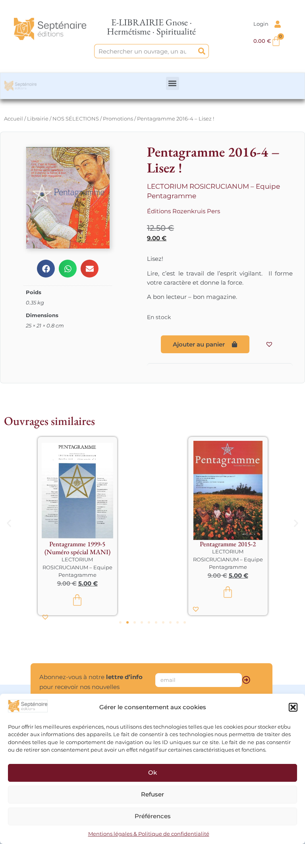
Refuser (152, 794)
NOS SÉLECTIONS (75, 118)
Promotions (118, 118)
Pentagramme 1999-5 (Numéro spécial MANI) (77, 548)
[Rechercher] (202, 51)
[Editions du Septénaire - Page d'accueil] (50, 29)
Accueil (13, 118)
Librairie (37, 118)
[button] (293, 707)
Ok (152, 772)
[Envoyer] (246, 680)
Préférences (153, 816)
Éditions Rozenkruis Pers (183, 211)
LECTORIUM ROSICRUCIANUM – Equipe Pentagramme (77, 567)
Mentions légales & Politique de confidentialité (148, 834)
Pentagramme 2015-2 (228, 544)
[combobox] (144, 51)
